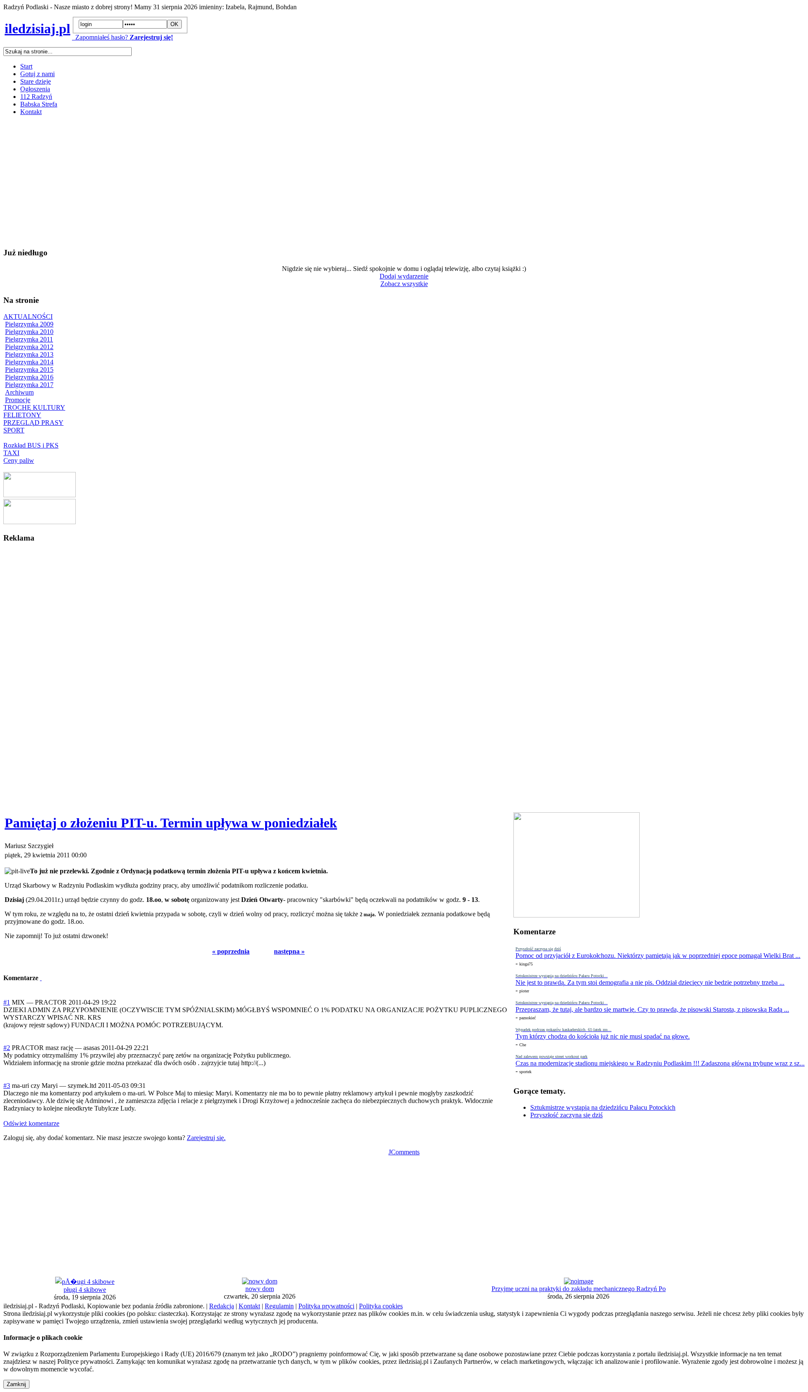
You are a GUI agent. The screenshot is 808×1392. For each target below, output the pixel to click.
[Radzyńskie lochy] (39, 521)
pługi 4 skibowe (85, 1289)
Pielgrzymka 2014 (29, 362)
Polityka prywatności (326, 1306)
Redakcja (221, 1306)
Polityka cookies (381, 1306)
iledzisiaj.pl (37, 28)
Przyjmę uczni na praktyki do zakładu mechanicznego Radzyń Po (579, 1288)
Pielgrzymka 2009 (29, 324)
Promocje (17, 399)
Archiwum (19, 392)
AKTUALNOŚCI (28, 316)
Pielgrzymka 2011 (29, 339)
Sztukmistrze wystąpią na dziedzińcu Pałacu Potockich (602, 1107)
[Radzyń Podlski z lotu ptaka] (39, 494)
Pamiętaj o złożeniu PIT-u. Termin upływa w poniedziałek (171, 822)
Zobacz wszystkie (404, 283)
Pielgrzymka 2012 (29, 346)
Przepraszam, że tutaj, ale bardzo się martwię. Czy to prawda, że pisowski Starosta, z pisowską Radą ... (652, 1009)
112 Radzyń (36, 96)
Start (26, 66)
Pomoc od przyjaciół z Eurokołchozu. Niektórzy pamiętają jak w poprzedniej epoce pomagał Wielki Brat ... (658, 955)
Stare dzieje (35, 81)
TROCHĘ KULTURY (34, 407)
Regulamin (279, 1306)
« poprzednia (231, 951)
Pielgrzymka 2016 (29, 377)
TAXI (11, 452)
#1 (6, 1002)
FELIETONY (22, 415)
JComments (404, 1152)
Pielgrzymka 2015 (29, 369)
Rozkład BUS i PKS (30, 445)
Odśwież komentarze (31, 1123)
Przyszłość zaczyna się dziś (566, 1115)
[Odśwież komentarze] (41, 977)
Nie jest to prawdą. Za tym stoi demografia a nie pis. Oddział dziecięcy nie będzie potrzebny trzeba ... (650, 982)
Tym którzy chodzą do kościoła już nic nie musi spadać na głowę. (603, 1036)
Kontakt (31, 111)
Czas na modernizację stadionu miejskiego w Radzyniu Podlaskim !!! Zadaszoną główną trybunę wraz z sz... (660, 1063)
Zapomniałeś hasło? (100, 37)
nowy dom (259, 1288)
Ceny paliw (18, 460)
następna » (289, 951)
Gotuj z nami (37, 73)
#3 (6, 1085)
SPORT (13, 430)
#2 (6, 1047)
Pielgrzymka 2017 (29, 384)
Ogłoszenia (35, 89)
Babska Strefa (38, 104)
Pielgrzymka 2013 (29, 354)
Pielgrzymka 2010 (29, 331)
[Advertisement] (255, 181)
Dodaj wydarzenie (404, 276)
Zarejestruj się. (206, 1137)
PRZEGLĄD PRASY (33, 422)
